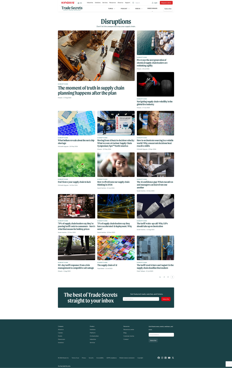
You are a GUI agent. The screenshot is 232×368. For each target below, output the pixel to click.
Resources (112, 2)
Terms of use (75, 358)
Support (127, 2)
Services (105, 2)
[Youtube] (169, 357)
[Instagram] (162, 357)
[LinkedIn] (165, 357)
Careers (60, 333)
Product (92, 326)
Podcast (124, 8)
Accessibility (100, 358)
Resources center (128, 329)
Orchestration (94, 336)
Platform (92, 333)
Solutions (98, 2)
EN (81, 3)
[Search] (133, 3)
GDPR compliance (111, 358)
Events (60, 336)
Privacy (84, 358)
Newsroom (61, 339)
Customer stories (128, 336)
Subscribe (167, 9)
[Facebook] (159, 357)
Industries (90, 2)
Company (60, 326)
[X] (173, 357)
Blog (124, 333)
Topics (110, 8)
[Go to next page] (172, 277)
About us (120, 2)
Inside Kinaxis (152, 8)
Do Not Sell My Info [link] (64, 366)
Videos (137, 8)
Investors (61, 342)
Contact (126, 339)
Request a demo (166, 3)
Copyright (140, 358)
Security (91, 358)
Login (155, 3)
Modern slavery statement (126, 358)
